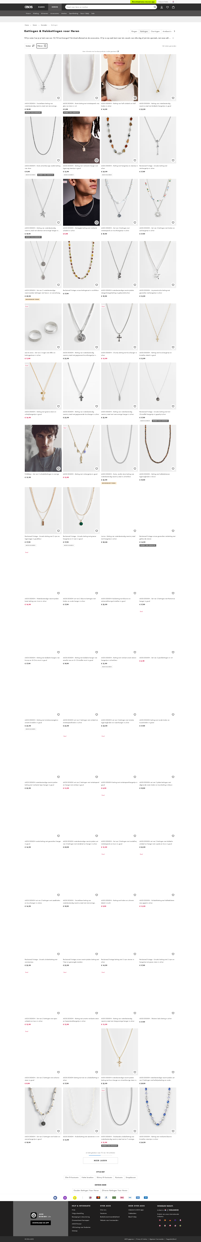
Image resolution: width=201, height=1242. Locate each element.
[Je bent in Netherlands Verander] (173, 1)
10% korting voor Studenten (81, 1227)
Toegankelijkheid (171, 1239)
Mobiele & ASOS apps (136, 1210)
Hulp (73, 1210)
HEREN (55, 7)
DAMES (41, 7)
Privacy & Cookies (141, 1239)
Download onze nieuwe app (143, 2)
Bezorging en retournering (81, 1217)
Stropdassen (131, 1177)
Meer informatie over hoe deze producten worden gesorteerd (99, 51)
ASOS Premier (77, 1224)
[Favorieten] (167, 6)
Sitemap (74, 1231)
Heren (35, 25)
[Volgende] (174, 31)
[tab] (28, 13)
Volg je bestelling (78, 1213)
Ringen (134, 31)
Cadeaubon (132, 1213)
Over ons (103, 1210)
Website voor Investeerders (109, 1220)
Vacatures (103, 1213)
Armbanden (167, 31)
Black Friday (132, 1217)
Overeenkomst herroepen (80, 1220)
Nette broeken (88, 1177)
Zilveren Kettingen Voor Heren (114, 1190)
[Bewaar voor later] (58, 98)
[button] (160, 1220)
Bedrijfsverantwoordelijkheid (109, 1217)
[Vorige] (128, 31)
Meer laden (100, 1160)
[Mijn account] (162, 6)
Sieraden (44, 25)
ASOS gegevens (129, 1239)
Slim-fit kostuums (72, 1177)
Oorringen (155, 31)
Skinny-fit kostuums (104, 1177)
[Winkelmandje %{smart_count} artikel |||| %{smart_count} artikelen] (173, 6)
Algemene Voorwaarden (156, 1239)
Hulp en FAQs (163, 2)
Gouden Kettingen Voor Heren (86, 1190)
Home (27, 25)
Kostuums (119, 1177)
